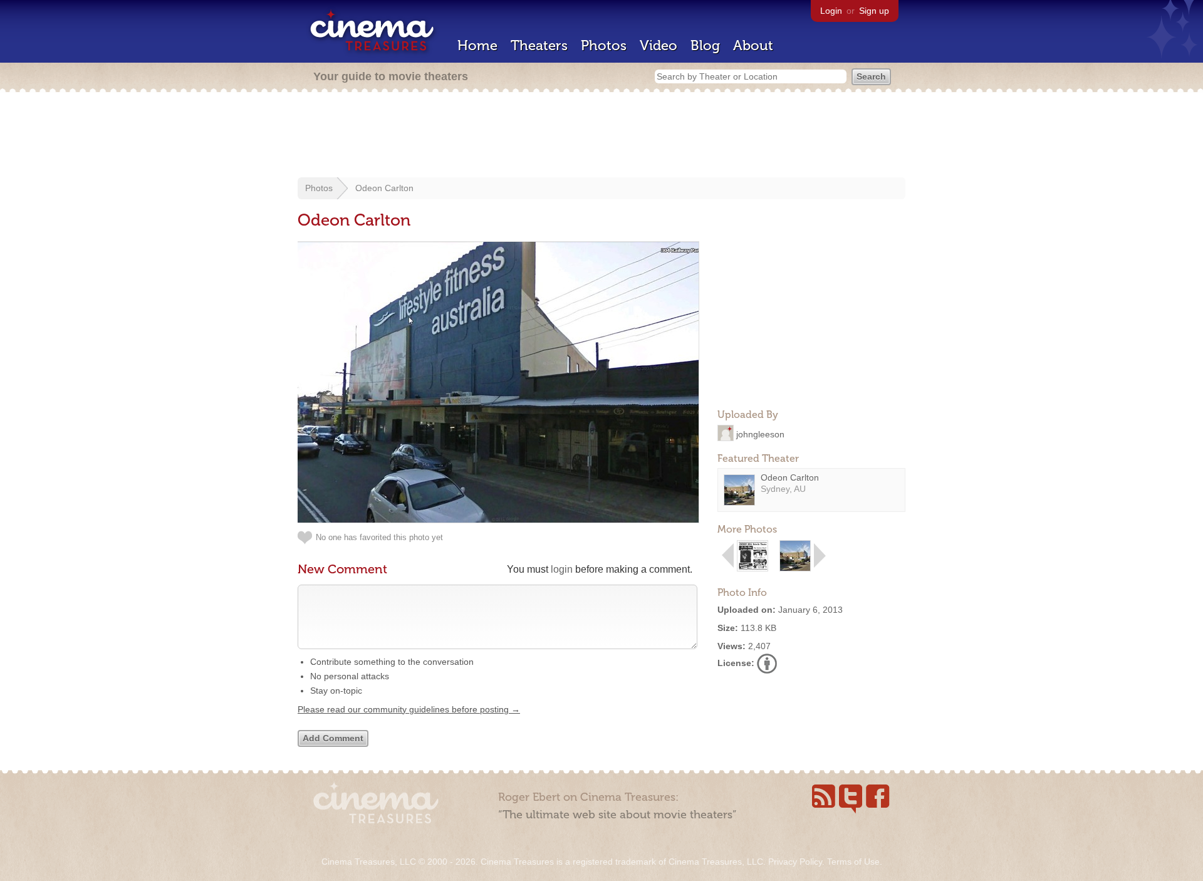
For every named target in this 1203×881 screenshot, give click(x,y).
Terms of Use (853, 862)
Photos (604, 45)
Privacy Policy (795, 862)
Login (831, 11)
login (562, 569)
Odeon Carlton (384, 188)
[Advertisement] (601, 136)
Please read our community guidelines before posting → (409, 709)
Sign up (874, 11)
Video (658, 45)
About (753, 45)
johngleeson (760, 434)
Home (477, 45)
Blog (705, 45)
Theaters (539, 45)
